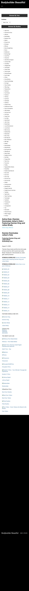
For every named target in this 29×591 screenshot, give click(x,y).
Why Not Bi (6, 209)
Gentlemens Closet (8, 106)
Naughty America (8, 155)
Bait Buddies (7, 36)
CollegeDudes (7, 65)
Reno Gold (6, 172)
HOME (21, 533)
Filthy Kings (6, 87)
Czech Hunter (7, 71)
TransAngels (7, 198)
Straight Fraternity (8, 188)
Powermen (6, 163)
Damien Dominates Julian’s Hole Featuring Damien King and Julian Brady (14, 259)
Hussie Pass (7, 116)
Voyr (5, 207)
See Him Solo (7, 180)
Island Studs (7, 120)
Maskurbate (6, 133)
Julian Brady (5, 325)
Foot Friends (7, 92)
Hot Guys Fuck (7, 112)
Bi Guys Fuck (7, 42)
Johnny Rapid (5, 380)
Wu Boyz (6, 215)
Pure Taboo (5, 411)
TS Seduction (7, 201)
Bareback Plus (7, 38)
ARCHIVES (5, 333)
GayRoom (6, 102)
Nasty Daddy (7, 153)
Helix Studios (7, 110)
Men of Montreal (7, 139)
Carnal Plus (6, 55)
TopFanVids (6, 194)
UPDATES (4, 331)
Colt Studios (7, 67)
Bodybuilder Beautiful (13, 2)
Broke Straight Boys (8, 48)
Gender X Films (6, 374)
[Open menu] (2, 6)
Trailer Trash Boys (8, 196)
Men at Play (6, 135)
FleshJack (6, 91)
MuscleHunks (7, 147)
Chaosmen (6, 57)
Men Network (7, 137)
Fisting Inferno (7, 89)
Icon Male (6, 118)
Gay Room (6, 98)
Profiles (6, 165)
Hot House (6, 114)
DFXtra (5, 77)
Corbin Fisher (7, 69)
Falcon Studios (7, 85)
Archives (3, 19)
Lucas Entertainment (8, 126)
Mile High (6, 141)
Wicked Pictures (7, 211)
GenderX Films (7, 104)
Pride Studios (5, 404)
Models (6, 143)
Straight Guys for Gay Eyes (9, 190)
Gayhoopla (6, 100)
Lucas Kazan (7, 127)
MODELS (4, 330)
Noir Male (6, 157)
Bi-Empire (6, 44)
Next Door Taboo (6, 398)
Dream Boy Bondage (8, 81)
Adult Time (6, 30)
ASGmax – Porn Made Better (9, 341)
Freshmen (6, 94)
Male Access (7, 129)
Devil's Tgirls (7, 75)
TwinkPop (6, 203)
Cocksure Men (7, 61)
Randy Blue (6, 168)
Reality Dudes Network (9, 170)
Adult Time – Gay (6, 349)
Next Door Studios (7, 392)
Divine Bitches (7, 79)
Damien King (5, 319)
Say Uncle (6, 174)
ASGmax (6, 34)
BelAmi (5, 40)
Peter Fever (6, 161)
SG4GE (5, 182)
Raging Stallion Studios (9, 166)
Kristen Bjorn (7, 124)
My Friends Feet (7, 149)
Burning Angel (7, 53)
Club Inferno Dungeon (9, 59)
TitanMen (6, 192)
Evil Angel (6, 83)
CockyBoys (6, 63)
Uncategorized (7, 205)
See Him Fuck (7, 178)
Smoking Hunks (7, 184)
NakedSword (7, 151)
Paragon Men (7, 159)
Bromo (5, 50)
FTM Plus (6, 96)
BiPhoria (6, 46)
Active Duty (5, 227)
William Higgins (7, 213)
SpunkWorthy (7, 186)
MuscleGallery (7, 145)
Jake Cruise (6, 122)
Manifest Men (7, 131)
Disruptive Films (6, 367)
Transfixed (6, 200)
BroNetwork (6, 52)
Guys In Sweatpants (8, 108)
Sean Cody (6, 176)
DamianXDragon (7, 73)
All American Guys (8, 32)
